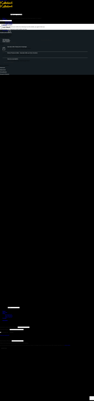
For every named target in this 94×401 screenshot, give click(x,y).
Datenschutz (3, 69)
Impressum (2, 67)
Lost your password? (4, 335)
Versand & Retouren (4, 74)
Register (4, 348)
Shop (4, 313)
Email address (5, 340)
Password (4, 329)
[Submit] (6, 16)
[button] (6, 27)
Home (4, 311)
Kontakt (4, 318)
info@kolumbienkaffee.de (6, 32)
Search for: (5, 307)
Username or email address (8, 327)
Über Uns (5, 19)
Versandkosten (3, 72)
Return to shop (11, 43)
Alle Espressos (8, 21)
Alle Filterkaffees (9, 22)
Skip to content (3, 0)
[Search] (4, 12)
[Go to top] (1, 304)
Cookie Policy (30, 29)
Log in (11, 332)
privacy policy (67, 345)
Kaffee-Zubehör (8, 317)
